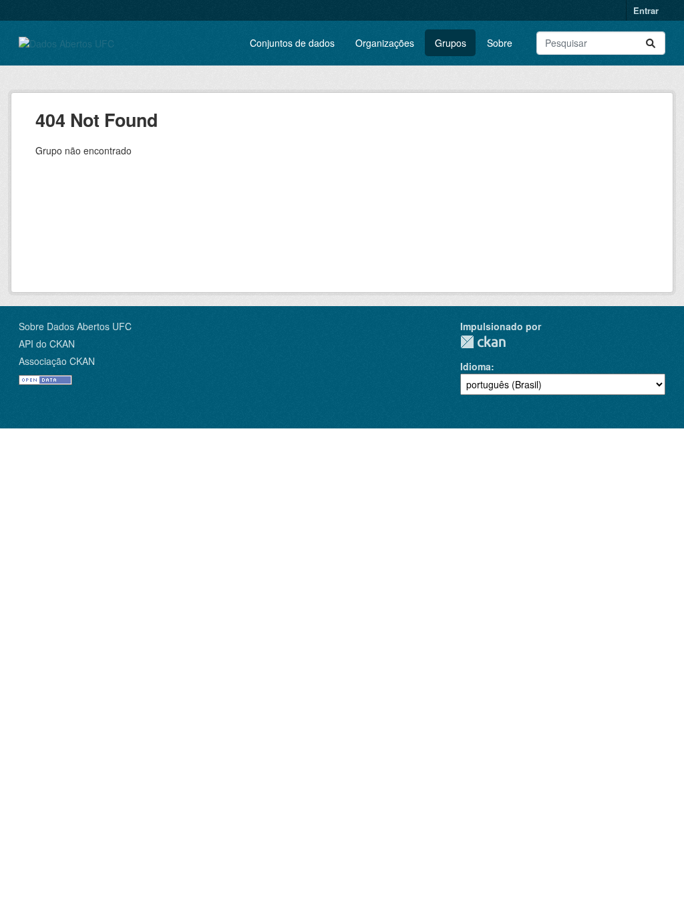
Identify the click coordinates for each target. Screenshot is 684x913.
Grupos (450, 42)
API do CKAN (47, 343)
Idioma (475, 366)
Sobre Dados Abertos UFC (75, 326)
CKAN (483, 342)
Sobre (499, 42)
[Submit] (650, 43)
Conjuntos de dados (292, 42)
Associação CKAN (57, 361)
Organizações (384, 42)
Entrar (646, 10)
